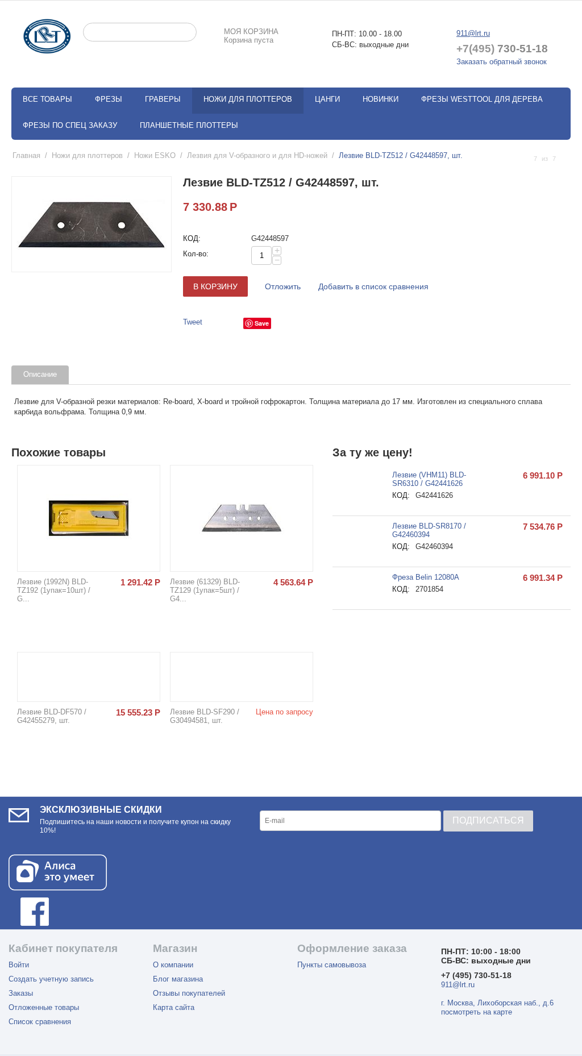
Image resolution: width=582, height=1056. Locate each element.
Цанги (327, 99)
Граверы (163, 99)
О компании (173, 965)
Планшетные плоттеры (189, 125)
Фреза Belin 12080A (425, 577)
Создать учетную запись (51, 979)
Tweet (192, 322)
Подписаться (488, 820)
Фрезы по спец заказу (70, 125)
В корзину (215, 286)
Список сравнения (40, 1021)
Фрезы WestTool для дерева (482, 99)
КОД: (192, 238)
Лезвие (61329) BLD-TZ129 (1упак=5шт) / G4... (205, 590)
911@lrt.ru (473, 33)
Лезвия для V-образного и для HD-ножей (257, 155)
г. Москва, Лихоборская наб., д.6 (497, 1003)
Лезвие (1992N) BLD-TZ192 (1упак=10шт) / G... (53, 590)
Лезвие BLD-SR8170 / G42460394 (429, 530)
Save (262, 323)
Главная (26, 155)
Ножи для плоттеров (87, 155)
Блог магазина (178, 979)
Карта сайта (173, 1007)
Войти (19, 965)
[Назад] (523, 159)
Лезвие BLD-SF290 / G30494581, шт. (204, 716)
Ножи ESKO (155, 155)
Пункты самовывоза (331, 965)
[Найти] (188, 33)
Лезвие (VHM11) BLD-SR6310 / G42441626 (429, 479)
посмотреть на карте (476, 1012)
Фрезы (108, 99)
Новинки (380, 99)
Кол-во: (196, 254)
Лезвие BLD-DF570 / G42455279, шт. (51, 716)
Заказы (21, 993)
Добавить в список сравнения (373, 286)
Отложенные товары (44, 1007)
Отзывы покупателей (189, 993)
